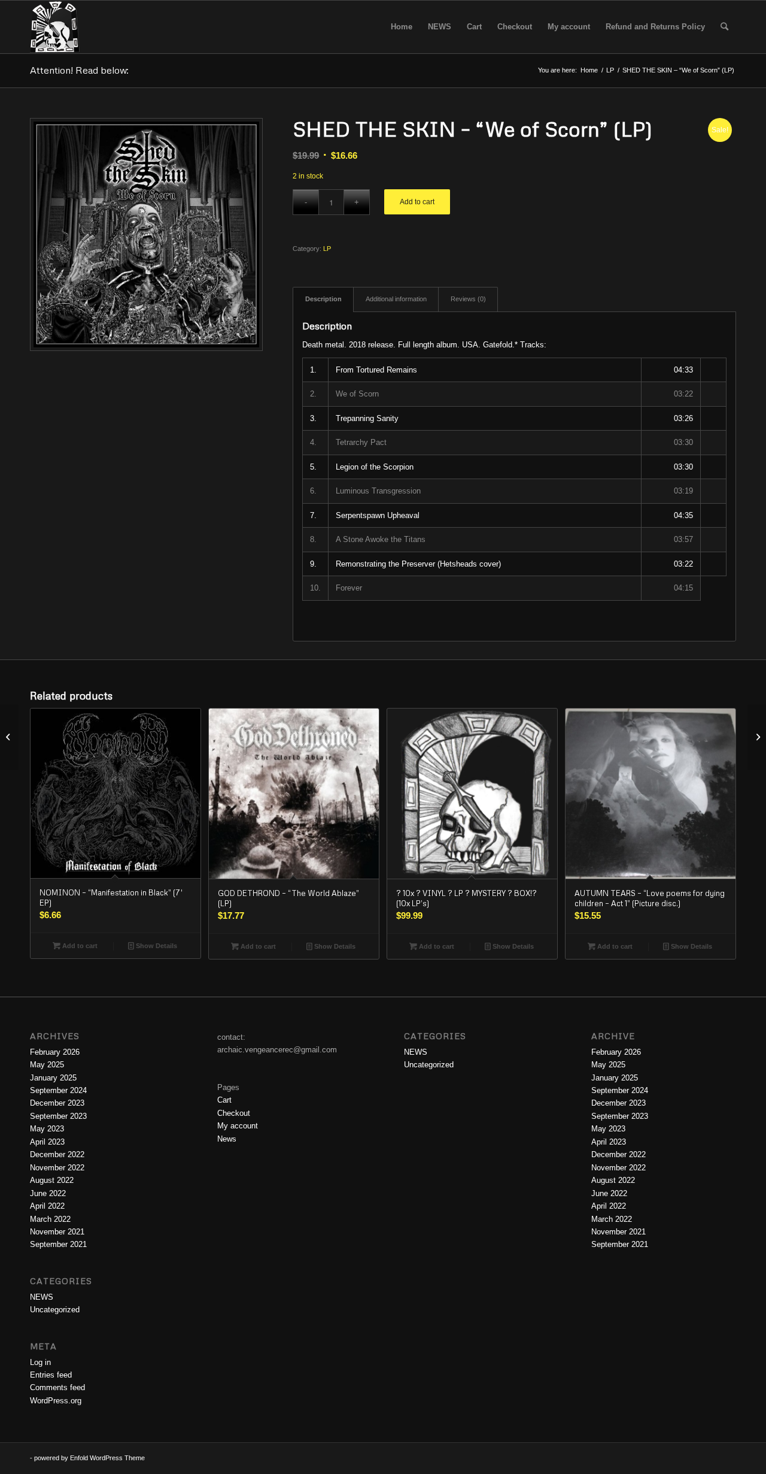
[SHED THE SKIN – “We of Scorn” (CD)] (9, 737)
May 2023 (47, 1128)
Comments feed (57, 1387)
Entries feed (51, 1374)
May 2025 (47, 1064)
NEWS (41, 1297)
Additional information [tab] (396, 298)
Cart (224, 1099)
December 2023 (57, 1102)
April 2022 (47, 1205)
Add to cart (417, 202)
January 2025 (53, 1077)
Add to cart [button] (79, 945)
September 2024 (58, 1090)
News (226, 1138)
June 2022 (48, 1193)
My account (237, 1125)
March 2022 (50, 1219)
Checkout (233, 1113)
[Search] (724, 27)
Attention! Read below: (79, 70)
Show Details (155, 945)
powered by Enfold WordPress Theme (89, 1457)
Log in (40, 1362)
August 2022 (52, 1180)
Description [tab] (323, 298)
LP (327, 248)
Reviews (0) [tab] (468, 298)
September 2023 (58, 1116)
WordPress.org (55, 1400)
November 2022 (57, 1167)
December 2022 (57, 1154)
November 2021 (57, 1231)
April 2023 (47, 1141)
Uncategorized (55, 1309)
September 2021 (58, 1244)
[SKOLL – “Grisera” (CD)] (756, 737)
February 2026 (55, 1052)
